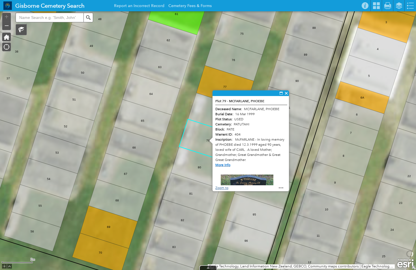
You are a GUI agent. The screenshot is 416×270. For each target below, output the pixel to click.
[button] (21, 29)
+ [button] (6, 16)
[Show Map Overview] (413, 267)
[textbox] (49, 17)
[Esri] (405, 263)
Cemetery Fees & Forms (190, 6)
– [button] (6, 25)
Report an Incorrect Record (139, 6)
